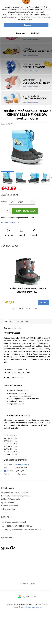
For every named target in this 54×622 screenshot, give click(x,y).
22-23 (14, 308)
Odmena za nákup (8, 509)
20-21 (7, 308)
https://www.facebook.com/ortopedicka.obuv (23, 530)
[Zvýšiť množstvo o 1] (10, 209)
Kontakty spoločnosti (9, 506)
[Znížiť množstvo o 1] (10, 212)
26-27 (28, 308)
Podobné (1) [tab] (14, 321)
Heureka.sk (24, 583)
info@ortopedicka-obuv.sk (15, 522)
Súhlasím (27, 25)
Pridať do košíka (25, 210)
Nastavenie (20, 33)
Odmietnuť (35, 33)
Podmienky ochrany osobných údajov (16, 496)
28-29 (35, 308)
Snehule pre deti (22, 464)
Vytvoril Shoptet (29, 597)
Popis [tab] (6, 321)
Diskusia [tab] (24, 321)
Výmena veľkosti (7, 502)
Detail (43, 302)
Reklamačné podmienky (10, 499)
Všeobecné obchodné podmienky (14, 492)
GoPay (32, 583)
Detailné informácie (9, 222)
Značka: (7, 124)
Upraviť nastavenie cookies (31, 607)
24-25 (21, 308)
